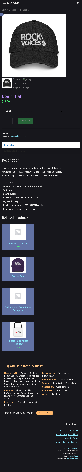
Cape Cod (8, 378)
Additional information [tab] (15, 151)
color (8, 111)
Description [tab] (9, 145)
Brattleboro (71, 383)
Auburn (24, 373)
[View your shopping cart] (77, 3)
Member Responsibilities (67, 434)
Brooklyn (28, 390)
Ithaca (31, 393)
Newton (29, 381)
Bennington (58, 383)
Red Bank (8, 405)
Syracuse (8, 398)
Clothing (23, 136)
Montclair (33, 402)
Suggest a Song (70, 438)
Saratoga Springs (25, 396)
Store (4, 10)
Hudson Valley (19, 393)
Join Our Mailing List (69, 430)
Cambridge (34, 376)
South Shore (31, 384)
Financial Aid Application (67, 442)
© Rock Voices (71, 448)
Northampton (17, 384)
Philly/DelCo (48, 376)
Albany (19, 390)
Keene (62, 379)
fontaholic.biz (73, 456)
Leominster (19, 381)
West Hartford (62, 387)
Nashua (70, 379)
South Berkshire (11, 386)
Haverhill (8, 381)
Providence (62, 390)
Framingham (20, 378)
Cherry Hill (22, 402)
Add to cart (25, 120)
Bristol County (10, 376)
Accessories (13, 10)
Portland (56, 394)
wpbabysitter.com (72, 459)
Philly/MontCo (64, 373)
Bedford (33, 373)
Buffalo (7, 393)
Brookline (23, 376)
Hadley (30, 378)
